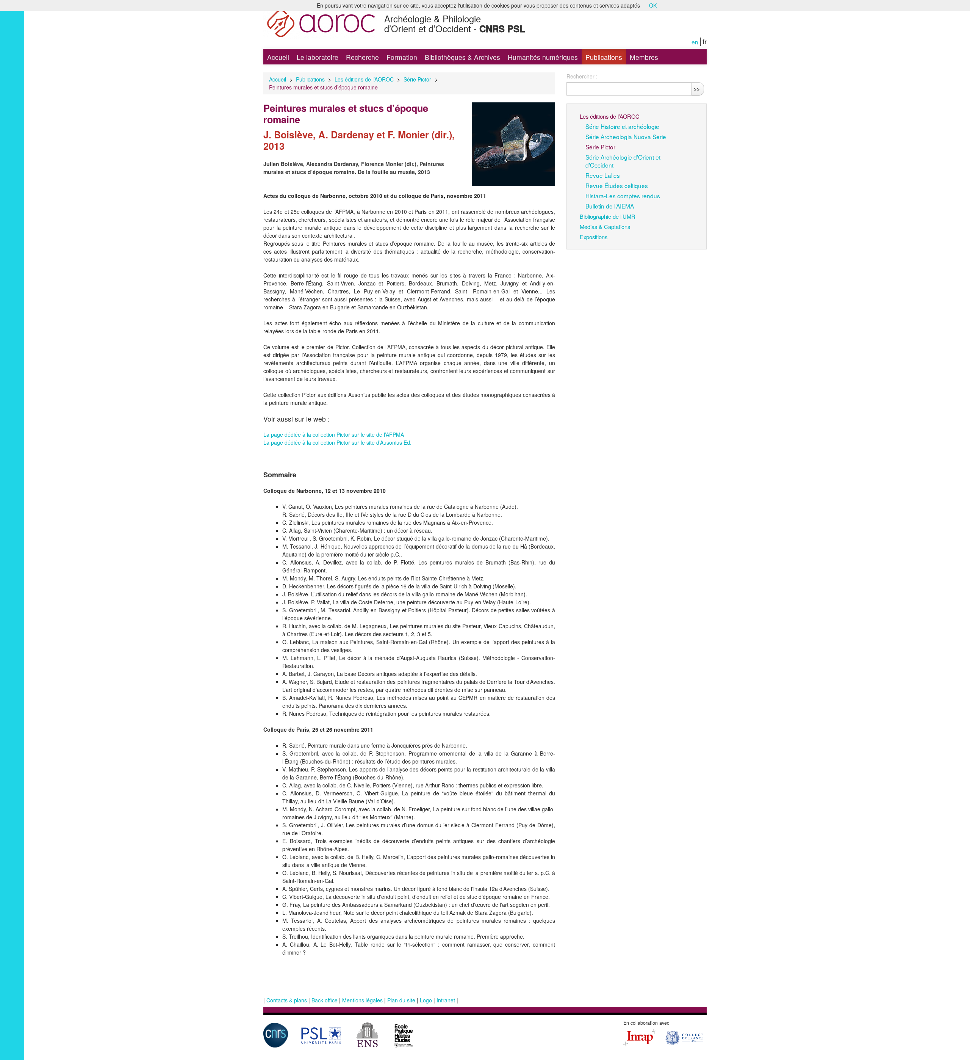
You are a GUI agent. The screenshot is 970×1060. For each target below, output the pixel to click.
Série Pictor (417, 79)
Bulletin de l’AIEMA (609, 206)
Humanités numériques (543, 57)
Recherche (362, 57)
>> (697, 89)
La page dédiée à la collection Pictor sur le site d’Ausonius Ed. (337, 442)
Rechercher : (582, 76)
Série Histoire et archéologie (622, 126)
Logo (426, 1000)
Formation (401, 57)
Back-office (324, 1000)
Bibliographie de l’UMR (607, 216)
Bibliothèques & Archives (462, 57)
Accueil (278, 57)
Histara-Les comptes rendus (622, 195)
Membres (644, 57)
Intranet (445, 1000)
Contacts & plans (286, 1000)
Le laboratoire (317, 57)
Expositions (593, 237)
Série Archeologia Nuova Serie (625, 136)
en (695, 42)
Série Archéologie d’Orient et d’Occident (622, 161)
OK (653, 5)
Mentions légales (362, 1000)
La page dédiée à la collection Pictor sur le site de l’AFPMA (333, 434)
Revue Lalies (602, 175)
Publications (603, 57)
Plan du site (401, 1000)
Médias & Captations (605, 227)
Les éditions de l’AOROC (364, 79)
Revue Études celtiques (616, 185)
